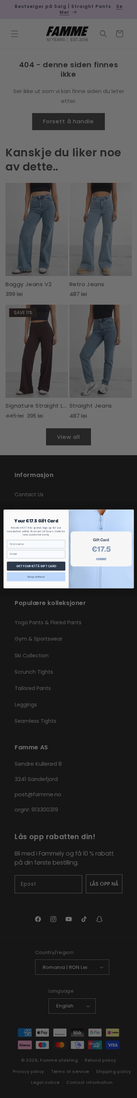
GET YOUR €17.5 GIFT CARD (36, 566)
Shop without (36, 577)
